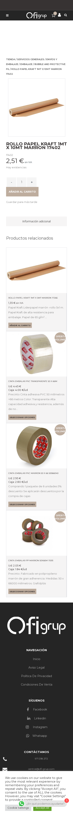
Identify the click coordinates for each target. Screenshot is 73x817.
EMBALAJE (26, 64)
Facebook (39, 709)
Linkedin (39, 718)
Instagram (39, 727)
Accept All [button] (42, 807)
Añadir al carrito (22, 191)
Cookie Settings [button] (18, 807)
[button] (21, 201)
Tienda (10, 59)
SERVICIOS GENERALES (30, 59)
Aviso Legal (36, 667)
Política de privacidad (36, 676)
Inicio (36, 659)
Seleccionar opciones (22, 417)
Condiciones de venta (36, 684)
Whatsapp (39, 736)
